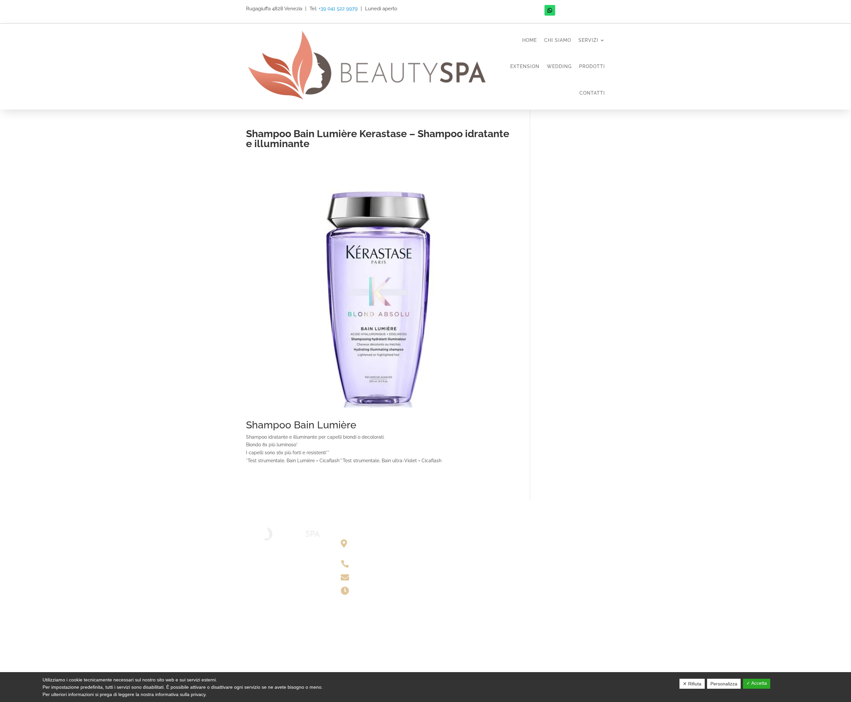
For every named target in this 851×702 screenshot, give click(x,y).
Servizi (588, 40)
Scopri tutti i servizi (456, 585)
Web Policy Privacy (554, 563)
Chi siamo (557, 40)
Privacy (541, 553)
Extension (525, 66)
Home (529, 40)
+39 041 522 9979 (338, 9)
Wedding (559, 66)
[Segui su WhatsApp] (550, 10)
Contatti (592, 93)
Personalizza (723, 683)
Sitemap (542, 543)
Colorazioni (451, 553)
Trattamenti (451, 563)
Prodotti (592, 66)
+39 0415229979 (374, 564)
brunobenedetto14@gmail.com (389, 577)
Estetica (447, 573)
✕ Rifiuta (692, 683)
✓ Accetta (756, 683)
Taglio (445, 543)
